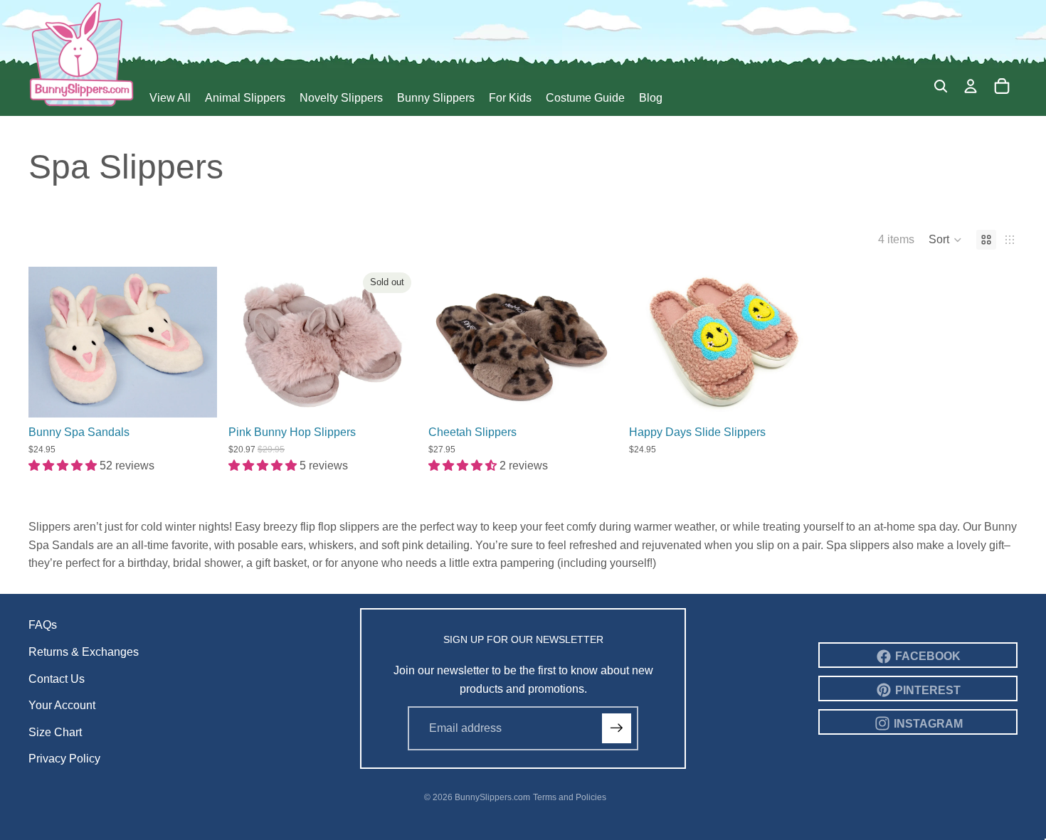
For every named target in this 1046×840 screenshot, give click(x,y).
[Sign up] (617, 728)
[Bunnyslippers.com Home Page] (81, 53)
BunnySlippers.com (492, 797)
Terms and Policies (569, 797)
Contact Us (56, 679)
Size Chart (55, 732)
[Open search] (940, 86)
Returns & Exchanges (83, 652)
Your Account (61, 705)
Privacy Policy (64, 759)
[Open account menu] (970, 86)
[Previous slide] (49, 342)
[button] (945, 239)
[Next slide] (195, 342)
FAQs (42, 625)
